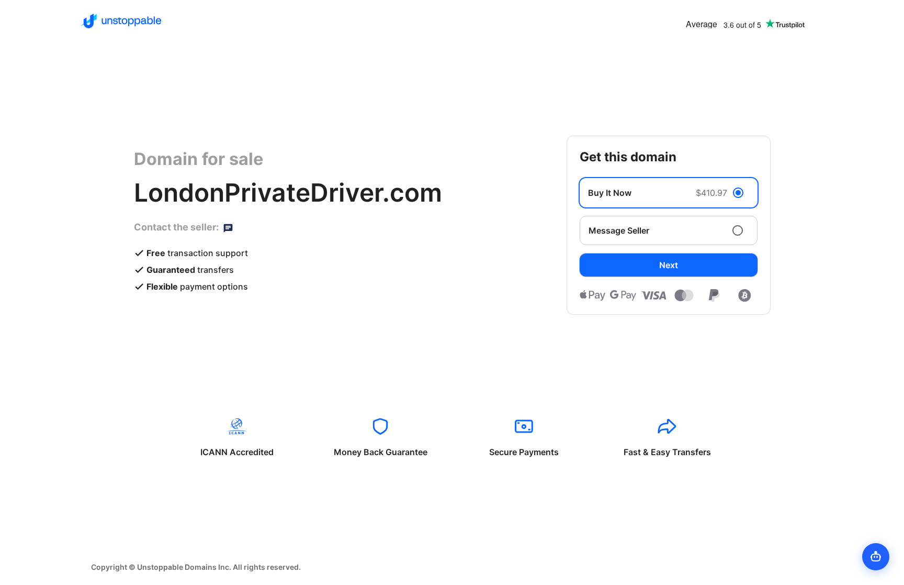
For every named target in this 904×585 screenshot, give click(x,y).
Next (668, 265)
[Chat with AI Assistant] (875, 556)
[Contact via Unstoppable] (228, 227)
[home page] (121, 21)
